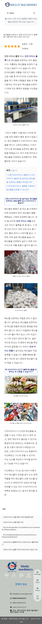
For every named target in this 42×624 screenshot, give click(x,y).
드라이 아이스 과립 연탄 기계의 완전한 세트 (18, 517)
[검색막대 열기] (34, 13)
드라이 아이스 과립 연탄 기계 (13, 522)
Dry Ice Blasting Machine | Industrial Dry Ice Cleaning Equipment (19, 536)
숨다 (14, 170)
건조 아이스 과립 (24, 221)
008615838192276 (19, 598)
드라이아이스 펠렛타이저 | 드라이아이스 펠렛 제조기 (20, 543)
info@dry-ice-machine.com (22, 594)
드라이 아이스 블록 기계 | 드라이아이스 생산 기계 (20, 549)
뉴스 (10, 19)
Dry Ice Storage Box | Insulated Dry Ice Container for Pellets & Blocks (21, 528)
